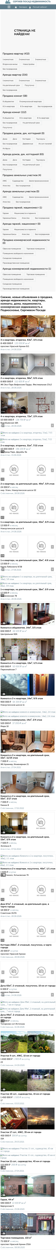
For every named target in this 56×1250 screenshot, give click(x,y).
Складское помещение (12, 258)
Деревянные (28, 144)
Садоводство (17, 181)
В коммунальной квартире (31, 102)
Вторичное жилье (10, 64)
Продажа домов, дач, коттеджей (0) (23, 133)
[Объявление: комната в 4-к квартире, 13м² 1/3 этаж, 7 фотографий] (28, 660)
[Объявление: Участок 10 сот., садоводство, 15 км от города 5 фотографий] (28, 1091)
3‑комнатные (40, 59)
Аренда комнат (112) (14, 112)
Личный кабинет (40, 7)
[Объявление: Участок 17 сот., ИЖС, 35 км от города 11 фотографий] (28, 1129)
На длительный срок (11, 85)
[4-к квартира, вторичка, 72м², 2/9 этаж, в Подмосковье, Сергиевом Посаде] (14, 413)
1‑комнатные (8, 59)
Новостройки (28, 64)
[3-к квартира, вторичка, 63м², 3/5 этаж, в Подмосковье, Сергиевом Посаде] (14, 337)
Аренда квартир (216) (15, 75)
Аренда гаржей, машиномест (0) (21, 224)
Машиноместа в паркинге (25, 213)
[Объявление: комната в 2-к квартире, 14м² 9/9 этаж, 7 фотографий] (28, 696)
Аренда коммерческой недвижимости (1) (27, 269)
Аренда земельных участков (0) (21, 191)
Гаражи (6, 213)
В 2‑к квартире (9, 106)
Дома (5, 139)
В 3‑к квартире (26, 106)
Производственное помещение (16, 263)
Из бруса (6, 148)
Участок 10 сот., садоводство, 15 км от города (25, 1094)
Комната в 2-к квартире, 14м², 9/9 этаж (22, 699)
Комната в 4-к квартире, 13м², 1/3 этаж (22, 663)
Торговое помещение (36, 249)
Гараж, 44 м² (7, 1200)
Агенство (6, 186)
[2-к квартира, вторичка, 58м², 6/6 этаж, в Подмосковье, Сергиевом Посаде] (14, 375)
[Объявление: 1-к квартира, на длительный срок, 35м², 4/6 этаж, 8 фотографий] (14, 557)
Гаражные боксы (9, 218)
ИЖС (5, 181)
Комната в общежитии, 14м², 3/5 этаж (21, 628)
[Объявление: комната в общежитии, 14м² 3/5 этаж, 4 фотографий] (28, 625)
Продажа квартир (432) (16, 54)
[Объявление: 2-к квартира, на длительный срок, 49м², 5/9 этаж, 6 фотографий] (14, 481)
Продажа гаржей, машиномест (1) (22, 208)
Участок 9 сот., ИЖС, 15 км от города (20, 1056)
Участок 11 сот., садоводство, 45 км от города (25, 1161)
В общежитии (8, 102)
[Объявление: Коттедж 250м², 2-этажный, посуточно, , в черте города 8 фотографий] (14, 942)
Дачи (15, 139)
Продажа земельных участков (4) (22, 175)
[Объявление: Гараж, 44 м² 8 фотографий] (28, 1197)
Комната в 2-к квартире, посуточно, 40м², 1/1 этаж (28, 869)
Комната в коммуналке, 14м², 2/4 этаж (21, 720)
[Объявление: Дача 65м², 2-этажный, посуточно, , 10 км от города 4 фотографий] (14, 983)
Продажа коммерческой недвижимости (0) (26, 241)
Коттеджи (27, 139)
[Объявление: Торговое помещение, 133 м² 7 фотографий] (28, 1235)
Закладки (23, 7)
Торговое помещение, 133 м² (16, 1238)
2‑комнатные (24, 59)
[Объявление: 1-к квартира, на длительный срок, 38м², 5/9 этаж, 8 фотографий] (28, 579)
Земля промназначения (39, 181)
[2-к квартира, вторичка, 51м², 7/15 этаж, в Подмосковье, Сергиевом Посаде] (28, 435)
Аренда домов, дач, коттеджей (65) (23, 154)
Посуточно (29, 85)
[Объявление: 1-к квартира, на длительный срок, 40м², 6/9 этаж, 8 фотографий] (14, 519)
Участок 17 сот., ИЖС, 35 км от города (21, 1132)
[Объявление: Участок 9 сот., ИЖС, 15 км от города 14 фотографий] (28, 1053)
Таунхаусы (40, 139)
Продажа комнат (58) (15, 96)
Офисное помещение (12, 249)
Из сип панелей (45, 144)
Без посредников (10, 69)
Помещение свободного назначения (18, 253)
